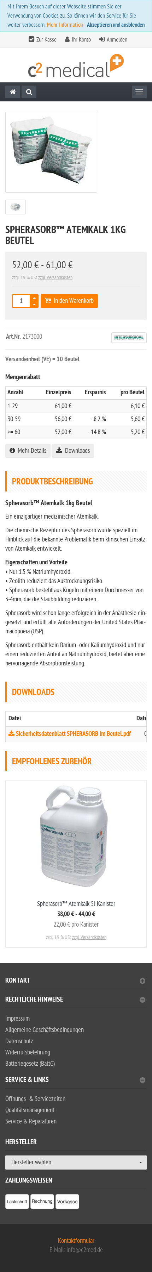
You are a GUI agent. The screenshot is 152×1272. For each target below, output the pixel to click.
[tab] (76, 983)
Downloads (76, 451)
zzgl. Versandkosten (55, 278)
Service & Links (27, 1080)
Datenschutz (19, 1041)
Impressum (17, 1018)
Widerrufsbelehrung (27, 1052)
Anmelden (117, 40)
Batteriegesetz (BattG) (30, 1063)
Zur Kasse (46, 40)
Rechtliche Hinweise (34, 1000)
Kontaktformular (76, 1241)
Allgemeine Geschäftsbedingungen (44, 1030)
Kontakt (17, 981)
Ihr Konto (81, 40)
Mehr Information (65, 25)
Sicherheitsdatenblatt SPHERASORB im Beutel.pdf (72, 734)
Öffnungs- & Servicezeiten (35, 1099)
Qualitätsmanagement (29, 1110)
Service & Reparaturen (31, 1121)
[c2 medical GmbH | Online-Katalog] (76, 65)
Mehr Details (30, 451)
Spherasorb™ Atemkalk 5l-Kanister (76, 904)
